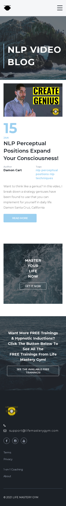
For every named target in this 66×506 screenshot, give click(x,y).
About (7, 476)
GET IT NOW (33, 286)
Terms (7, 452)
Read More (20, 218)
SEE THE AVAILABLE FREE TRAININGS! (33, 371)
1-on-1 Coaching (13, 469)
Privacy (8, 459)
